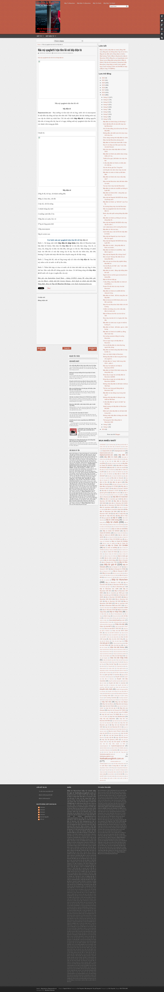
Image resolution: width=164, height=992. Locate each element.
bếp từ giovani (89, 475)
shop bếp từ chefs (111, 64)
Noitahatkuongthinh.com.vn (107, 754)
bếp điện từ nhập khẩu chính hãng (80, 489)
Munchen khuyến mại (76, 916)
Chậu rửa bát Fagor (117, 641)
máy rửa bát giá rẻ (85, 884)
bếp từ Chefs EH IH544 (111, 554)
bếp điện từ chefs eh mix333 (118, 467)
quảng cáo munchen (115, 814)
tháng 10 (106, 102)
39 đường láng (111, 444)
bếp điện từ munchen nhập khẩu (114, 509)
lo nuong (93, 479)
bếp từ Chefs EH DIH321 (87, 813)
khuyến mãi (118, 676)
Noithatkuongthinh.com (107, 756)
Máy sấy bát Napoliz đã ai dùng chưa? (114, 254)
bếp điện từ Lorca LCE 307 (88, 934)
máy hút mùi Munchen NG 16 (113, 727)
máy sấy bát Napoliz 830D (90, 970)
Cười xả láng (107, 66)
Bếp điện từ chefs (109, 3)
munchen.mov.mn (74, 481)
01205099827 (103, 444)
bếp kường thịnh (81, 466)
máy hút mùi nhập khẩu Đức (119, 729)
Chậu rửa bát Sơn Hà (105, 662)
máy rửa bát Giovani (112, 735)
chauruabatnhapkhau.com (117, 620)
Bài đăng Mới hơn (41, 349)
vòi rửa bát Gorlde (110, 776)
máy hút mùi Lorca (104, 712)
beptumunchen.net (106, 455)
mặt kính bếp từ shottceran (116, 811)
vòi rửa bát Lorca (120, 776)
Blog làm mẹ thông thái (110, 52)
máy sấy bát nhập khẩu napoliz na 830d (112, 743)
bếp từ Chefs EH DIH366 (82, 890)
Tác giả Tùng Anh (97, 988)
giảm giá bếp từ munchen (112, 674)
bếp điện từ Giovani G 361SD (119, 488)
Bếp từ (39, 36)
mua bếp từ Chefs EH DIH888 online (117, 748)
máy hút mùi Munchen (107, 718)
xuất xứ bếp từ (113, 778)
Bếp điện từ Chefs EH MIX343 (107, 469)
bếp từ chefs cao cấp (83, 460)
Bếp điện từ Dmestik (117, 478)
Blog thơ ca (113, 58)
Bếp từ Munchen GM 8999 (80, 805)
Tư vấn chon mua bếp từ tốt (46, 791)
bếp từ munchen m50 (121, 603)
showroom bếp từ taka (84, 486)
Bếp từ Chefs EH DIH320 (111, 531)
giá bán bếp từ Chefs (121, 670)
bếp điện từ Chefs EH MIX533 (89, 933)
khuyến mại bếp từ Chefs (85, 957)
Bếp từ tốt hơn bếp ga (109, 279)
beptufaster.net (122, 58)
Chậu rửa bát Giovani (118, 643)
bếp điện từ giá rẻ (115, 482)
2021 (103, 80)
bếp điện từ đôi (119, 480)
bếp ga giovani (106, 518)
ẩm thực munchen (80, 490)
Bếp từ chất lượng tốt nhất (45, 795)
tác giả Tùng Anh (106, 769)
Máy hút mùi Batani (121, 702)
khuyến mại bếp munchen (114, 681)
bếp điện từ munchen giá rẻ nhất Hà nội (88, 482)
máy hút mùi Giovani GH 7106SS (117, 710)
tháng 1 (105, 427)
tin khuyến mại (120, 795)
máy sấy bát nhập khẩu (91, 485)
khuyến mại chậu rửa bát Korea (118, 687)
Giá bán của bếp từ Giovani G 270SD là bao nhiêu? (82, 397)
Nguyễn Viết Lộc (67, 988)
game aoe (112, 819)
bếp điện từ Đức (89, 879)
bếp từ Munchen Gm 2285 (109, 588)
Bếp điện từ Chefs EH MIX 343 (115, 459)
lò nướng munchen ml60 (85, 962)
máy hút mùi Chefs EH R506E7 (80, 967)
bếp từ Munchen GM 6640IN (113, 597)
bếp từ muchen (105, 579)
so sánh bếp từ (104, 765)
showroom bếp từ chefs (91, 459)
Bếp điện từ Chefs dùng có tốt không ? (114, 121)
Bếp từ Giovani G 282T (120, 571)
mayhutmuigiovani (104, 745)
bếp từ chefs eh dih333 (90, 845)
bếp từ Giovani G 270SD (118, 569)
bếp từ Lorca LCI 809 (112, 575)
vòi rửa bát (119, 774)
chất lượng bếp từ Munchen (106, 624)
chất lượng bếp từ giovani (120, 622)
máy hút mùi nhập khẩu (103, 840)
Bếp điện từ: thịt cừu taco (110, 229)
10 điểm (88, 467)
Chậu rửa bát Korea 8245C (119, 653)
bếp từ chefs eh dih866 (109, 543)
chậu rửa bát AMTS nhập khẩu (116, 634)
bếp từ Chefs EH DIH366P (87, 921)
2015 (103, 95)
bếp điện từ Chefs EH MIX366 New (115, 471)
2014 (103, 429)
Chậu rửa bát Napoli (117, 655)
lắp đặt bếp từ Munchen (122, 693)
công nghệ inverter (121, 668)
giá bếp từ (73, 954)
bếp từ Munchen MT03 (109, 609)
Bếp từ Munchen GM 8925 (113, 601)
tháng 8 (105, 107)
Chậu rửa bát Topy (111, 664)
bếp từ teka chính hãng (80, 468)
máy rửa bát (103, 733)
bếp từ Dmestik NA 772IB (109, 562)
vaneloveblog (91, 463)
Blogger (117, 434)
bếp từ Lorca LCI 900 (109, 577)
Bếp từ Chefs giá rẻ (76, 491)
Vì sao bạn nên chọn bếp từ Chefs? (78, 412)
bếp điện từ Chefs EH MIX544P (82, 866)
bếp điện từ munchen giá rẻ (111, 499)
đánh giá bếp (84, 462)
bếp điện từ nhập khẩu (119, 513)
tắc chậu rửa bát (74, 978)
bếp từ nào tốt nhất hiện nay (79, 485)
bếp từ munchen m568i (121, 607)
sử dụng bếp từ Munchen (122, 767)
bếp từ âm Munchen (76, 933)
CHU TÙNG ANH (79, 478)
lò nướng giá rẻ (117, 695)
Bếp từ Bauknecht (117, 56)
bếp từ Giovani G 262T (80, 863)
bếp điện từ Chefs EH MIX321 (85, 823)
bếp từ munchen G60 (74, 842)
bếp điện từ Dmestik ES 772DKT (74, 934)
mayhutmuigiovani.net (117, 746)
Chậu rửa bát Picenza (121, 660)
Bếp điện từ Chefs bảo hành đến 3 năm (115, 142)
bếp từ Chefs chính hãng (76, 924)
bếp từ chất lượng (112, 520)
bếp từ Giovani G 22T (115, 567)
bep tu (93, 478)
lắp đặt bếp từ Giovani (109, 693)
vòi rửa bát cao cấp (73, 460)
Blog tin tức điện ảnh (106, 54)
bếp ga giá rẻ (90, 481)
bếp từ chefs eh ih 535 (82, 929)
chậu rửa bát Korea (117, 647)
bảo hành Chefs (78, 918)
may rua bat (79, 479)
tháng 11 (106, 99)
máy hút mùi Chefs (108, 706)
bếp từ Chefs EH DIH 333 (118, 526)
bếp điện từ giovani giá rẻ (81, 463)
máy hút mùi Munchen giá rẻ (83, 858)
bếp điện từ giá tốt (88, 454)
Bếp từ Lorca (106, 573)
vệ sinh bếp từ (111, 774)
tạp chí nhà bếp (93, 453)
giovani (111, 676)
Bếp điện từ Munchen (84, 3)
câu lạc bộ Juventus (79, 467)
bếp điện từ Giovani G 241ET (119, 484)
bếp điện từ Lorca (115, 492)
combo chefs (111, 668)
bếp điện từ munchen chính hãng (105, 803)
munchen (114, 750)
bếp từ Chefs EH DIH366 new (113, 539)
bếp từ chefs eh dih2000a (120, 528)
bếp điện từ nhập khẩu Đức (107, 515)
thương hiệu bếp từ (112, 772)
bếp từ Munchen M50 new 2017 (111, 605)
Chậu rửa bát (116, 66)
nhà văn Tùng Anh (121, 752)
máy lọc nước (103, 731)
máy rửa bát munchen (74, 461)
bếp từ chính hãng (109, 560)
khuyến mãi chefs (106, 689)
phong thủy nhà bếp (87, 455)
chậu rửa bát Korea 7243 (106, 651)
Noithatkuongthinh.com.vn (112, 758)
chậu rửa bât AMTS (123, 664)
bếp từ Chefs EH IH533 (110, 552)
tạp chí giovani (92, 461)
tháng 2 (105, 424)
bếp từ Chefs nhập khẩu (75, 892)
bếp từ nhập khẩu (116, 612)
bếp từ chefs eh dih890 (111, 549)
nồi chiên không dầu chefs (119, 763)
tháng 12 (106, 97)
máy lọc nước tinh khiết (74, 462)
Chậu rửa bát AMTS (106, 626)
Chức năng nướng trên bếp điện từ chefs (115, 137)
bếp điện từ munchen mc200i (76, 454)
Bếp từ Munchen (69, 3)
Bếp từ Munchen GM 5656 (74, 821)
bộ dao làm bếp (116, 616)
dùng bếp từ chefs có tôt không (107, 670)
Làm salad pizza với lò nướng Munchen (115, 227)
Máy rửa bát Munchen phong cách (113, 140)
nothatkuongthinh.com (115, 761)
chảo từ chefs (103, 620)
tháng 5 (105, 114)
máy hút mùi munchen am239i (119, 720)
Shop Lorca (103, 60)
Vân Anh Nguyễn (44, 817)
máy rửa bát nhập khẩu (89, 471)
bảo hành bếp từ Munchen (114, 446)
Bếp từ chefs (103, 49)
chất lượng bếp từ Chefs (106, 622)
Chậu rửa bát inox (115, 645)
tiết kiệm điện (122, 772)
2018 (103, 87)
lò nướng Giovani (74, 962)
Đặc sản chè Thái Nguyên (109, 816)
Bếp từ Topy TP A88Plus (108, 68)
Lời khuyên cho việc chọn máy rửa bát (114, 170)
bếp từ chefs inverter (110, 558)
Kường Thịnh (119, 793)
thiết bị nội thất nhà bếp (78, 456)
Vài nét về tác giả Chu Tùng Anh (112, 167)
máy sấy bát (109, 737)
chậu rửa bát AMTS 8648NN (78, 944)
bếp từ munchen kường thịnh (109, 829)
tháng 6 (105, 112)
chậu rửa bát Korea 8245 (105, 653)
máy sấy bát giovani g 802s (110, 739)
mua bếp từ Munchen (105, 750)
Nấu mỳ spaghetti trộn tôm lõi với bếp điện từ (60, 50)
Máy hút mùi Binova (108, 704)
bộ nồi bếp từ (81, 856)
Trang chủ (66, 348)
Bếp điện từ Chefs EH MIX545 (114, 476)
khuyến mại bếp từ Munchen (107, 685)
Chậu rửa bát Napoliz (87, 913)
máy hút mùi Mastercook (117, 716)
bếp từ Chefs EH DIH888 (118, 545)
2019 (103, 85)
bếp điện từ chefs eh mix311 (113, 463)
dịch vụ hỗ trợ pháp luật (113, 832)
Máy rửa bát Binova (114, 733)
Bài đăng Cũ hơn (92, 349)
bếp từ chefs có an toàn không (117, 524)
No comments (69, 53)
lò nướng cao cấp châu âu (80, 488)
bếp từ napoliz (83, 481)
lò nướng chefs (106, 695)
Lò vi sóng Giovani (123, 699)
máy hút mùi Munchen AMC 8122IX (109, 722)
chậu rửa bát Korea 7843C (120, 651)
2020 (103, 82)
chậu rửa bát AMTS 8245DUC (112, 632)
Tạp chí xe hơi (122, 52)
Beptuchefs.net (44, 988)
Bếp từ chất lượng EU (44, 798)
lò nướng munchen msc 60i (110, 699)
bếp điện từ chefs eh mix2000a (74, 844)
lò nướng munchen (110, 697)
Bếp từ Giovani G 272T (105, 571)
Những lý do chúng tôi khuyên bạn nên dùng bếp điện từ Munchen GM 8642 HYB (82, 440)
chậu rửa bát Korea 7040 (106, 649)
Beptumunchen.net (52, 988)
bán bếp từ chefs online (89, 465)
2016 (103, 92)
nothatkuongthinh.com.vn (105, 763)
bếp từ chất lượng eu (74, 453)
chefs (102, 666)
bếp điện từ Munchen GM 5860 (83, 878)
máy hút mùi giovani (76, 477)
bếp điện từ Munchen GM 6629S (118, 503)
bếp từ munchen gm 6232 (107, 595)
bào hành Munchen (108, 448)
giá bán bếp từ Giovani (105, 672)
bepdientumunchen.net (75, 465)
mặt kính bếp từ (103, 748)
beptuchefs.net (107, 450)
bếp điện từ (123, 455)
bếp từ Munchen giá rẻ (119, 586)
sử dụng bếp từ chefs (117, 765)
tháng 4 (105, 116)
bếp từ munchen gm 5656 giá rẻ (116, 593)
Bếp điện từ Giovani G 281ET (87, 839)
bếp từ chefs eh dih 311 (90, 456)
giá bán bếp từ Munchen (118, 672)
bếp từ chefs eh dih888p (110, 547)
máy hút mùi (106, 702)
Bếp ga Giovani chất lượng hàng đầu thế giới (108, 839)
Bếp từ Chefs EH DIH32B (120, 533)
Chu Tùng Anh (109, 666)
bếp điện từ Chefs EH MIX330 (77, 831)
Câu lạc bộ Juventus (110, 62)
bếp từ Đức (123, 562)
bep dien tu (72, 479)
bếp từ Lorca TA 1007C (122, 577)
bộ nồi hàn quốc (115, 618)
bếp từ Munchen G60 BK (117, 584)
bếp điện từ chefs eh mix (84, 936)
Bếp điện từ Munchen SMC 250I (83, 850)
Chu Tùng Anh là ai (119, 666)
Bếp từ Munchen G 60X (113, 582)
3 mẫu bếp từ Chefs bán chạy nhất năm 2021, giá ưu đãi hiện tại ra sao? (87, 430)
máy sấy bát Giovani (122, 737)
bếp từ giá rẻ (110, 564)
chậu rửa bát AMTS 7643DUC (79, 942)
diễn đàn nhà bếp (84, 461)
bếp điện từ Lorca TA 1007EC (116, 494)
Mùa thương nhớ (88, 988)
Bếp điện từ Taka (123, 515)
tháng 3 (105, 119)
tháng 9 (105, 104)
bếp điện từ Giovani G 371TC (110, 490)
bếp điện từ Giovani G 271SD (109, 486)
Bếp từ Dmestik (123, 560)
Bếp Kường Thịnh (105, 56)
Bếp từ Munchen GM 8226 (81, 834)
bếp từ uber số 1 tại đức (74, 472)
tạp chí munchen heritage (118, 769)
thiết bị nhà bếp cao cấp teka (79, 459)
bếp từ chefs (112, 522)
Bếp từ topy (123, 66)
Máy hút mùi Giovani (78, 808)
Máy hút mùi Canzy (122, 704)
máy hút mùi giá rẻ (111, 708)
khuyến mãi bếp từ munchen (117, 683)
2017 (103, 90)
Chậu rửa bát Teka (87, 915)
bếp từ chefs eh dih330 (107, 535)
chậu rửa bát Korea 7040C (120, 649)
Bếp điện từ (50, 36)
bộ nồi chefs (106, 618)
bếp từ (115, 518)
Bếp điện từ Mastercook (109, 835)
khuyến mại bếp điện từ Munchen (82, 958)
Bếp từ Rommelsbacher (116, 613)
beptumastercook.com (106, 453)
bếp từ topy (107, 616)
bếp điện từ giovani (79, 457)
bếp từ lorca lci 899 (72, 847)
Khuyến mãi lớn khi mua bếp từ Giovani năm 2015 (82, 381)
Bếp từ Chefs (97, 3)
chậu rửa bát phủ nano (108, 660)
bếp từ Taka (77, 928)
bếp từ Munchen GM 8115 (85, 824)
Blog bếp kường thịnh (114, 60)
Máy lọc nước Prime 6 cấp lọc (117, 731)
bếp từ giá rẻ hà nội (79, 470)
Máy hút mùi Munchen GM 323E (86, 874)
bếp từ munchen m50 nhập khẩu (83, 931)
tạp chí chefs (79, 455)
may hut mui (86, 479)
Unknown (42, 807)
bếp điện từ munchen (120, 497)
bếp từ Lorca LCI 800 (118, 573)
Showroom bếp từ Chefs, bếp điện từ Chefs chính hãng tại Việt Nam (82, 484)
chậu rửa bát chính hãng (116, 639)
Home (38, 44)
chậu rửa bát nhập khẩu (119, 658)
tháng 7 (105, 109)
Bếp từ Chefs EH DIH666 (120, 541)
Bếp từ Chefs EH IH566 (110, 556)
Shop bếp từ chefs (118, 54)
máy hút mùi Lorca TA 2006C (73, 968)
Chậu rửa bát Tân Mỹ (116, 662)
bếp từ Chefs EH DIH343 (112, 537)
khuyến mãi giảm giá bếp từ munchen (87, 955)
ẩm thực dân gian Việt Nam (111, 796)
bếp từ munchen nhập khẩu (85, 814)
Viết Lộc (42, 819)
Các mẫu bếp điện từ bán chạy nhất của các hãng (82, 365)
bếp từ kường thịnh (79, 471)
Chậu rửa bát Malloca (105, 655)
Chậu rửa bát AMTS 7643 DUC (112, 628)
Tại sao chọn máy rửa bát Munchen (114, 186)
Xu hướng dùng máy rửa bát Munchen (114, 206)
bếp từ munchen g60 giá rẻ (81, 894)
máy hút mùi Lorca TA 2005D (119, 712)
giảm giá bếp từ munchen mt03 (83, 954)
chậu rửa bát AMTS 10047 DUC (74, 899)
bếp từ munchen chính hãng (87, 472)
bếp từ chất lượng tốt (84, 453)
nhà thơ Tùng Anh (108, 752)
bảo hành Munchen (119, 448)
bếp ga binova (92, 460)
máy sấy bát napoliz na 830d (117, 741)
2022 (103, 78)
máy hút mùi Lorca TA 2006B (110, 714)
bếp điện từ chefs (113, 49)
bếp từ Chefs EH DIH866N (79, 840)
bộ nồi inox (123, 618)
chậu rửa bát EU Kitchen (87, 899)
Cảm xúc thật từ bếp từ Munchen (113, 354)
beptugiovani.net (120, 450)
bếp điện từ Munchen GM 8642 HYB (112, 505)
